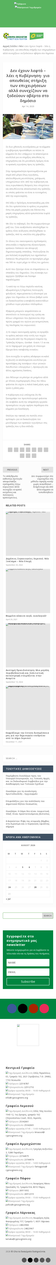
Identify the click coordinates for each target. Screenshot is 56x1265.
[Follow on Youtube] (33, 1008)
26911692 (24, 1190)
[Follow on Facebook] (12, 1008)
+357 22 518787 (33, 4)
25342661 (24, 1121)
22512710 (29, 1087)
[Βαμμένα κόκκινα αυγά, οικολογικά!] (28, 570)
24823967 (29, 1228)
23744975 (24, 1156)
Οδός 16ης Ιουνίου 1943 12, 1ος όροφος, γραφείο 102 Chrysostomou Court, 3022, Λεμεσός (29, 1115)
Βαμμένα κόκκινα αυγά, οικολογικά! (26, 615)
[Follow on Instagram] (44, 1008)
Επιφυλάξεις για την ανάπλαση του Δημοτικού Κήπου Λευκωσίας (25, 802)
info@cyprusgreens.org (28, 11)
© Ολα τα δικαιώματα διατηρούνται (28, 1251)
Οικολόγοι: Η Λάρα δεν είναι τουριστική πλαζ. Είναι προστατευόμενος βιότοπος (28, 812)
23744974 (29, 1159)
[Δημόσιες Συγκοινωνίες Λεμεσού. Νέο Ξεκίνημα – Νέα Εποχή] (28, 513)
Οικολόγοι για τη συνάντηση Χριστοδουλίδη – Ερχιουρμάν (21, 792)
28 (35, 887)
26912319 (29, 1194)
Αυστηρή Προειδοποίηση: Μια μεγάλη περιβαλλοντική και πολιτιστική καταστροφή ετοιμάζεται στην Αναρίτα (27, 674)
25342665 (29, 1125)
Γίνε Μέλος (29, 23)
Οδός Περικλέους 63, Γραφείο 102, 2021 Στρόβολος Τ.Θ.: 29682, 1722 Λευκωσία (28, 1076)
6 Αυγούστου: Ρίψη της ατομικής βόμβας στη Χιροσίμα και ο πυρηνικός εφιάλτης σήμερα (28, 824)
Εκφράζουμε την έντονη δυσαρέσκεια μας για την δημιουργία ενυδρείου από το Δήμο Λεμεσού (27, 735)
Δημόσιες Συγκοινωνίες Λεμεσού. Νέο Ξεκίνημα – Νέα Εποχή (27, 560)
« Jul (8, 898)
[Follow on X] (22, 1008)
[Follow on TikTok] (48, 1260)
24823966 (24, 1225)
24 (9, 887)
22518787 (24, 1083)
